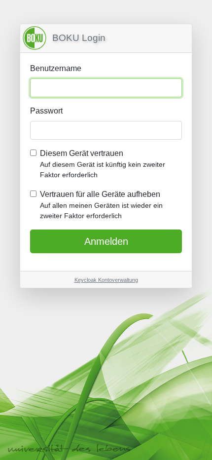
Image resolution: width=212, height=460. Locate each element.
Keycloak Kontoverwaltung (106, 280)
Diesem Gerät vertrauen (102, 164)
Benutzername (55, 68)
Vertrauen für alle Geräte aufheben (101, 205)
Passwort (46, 111)
